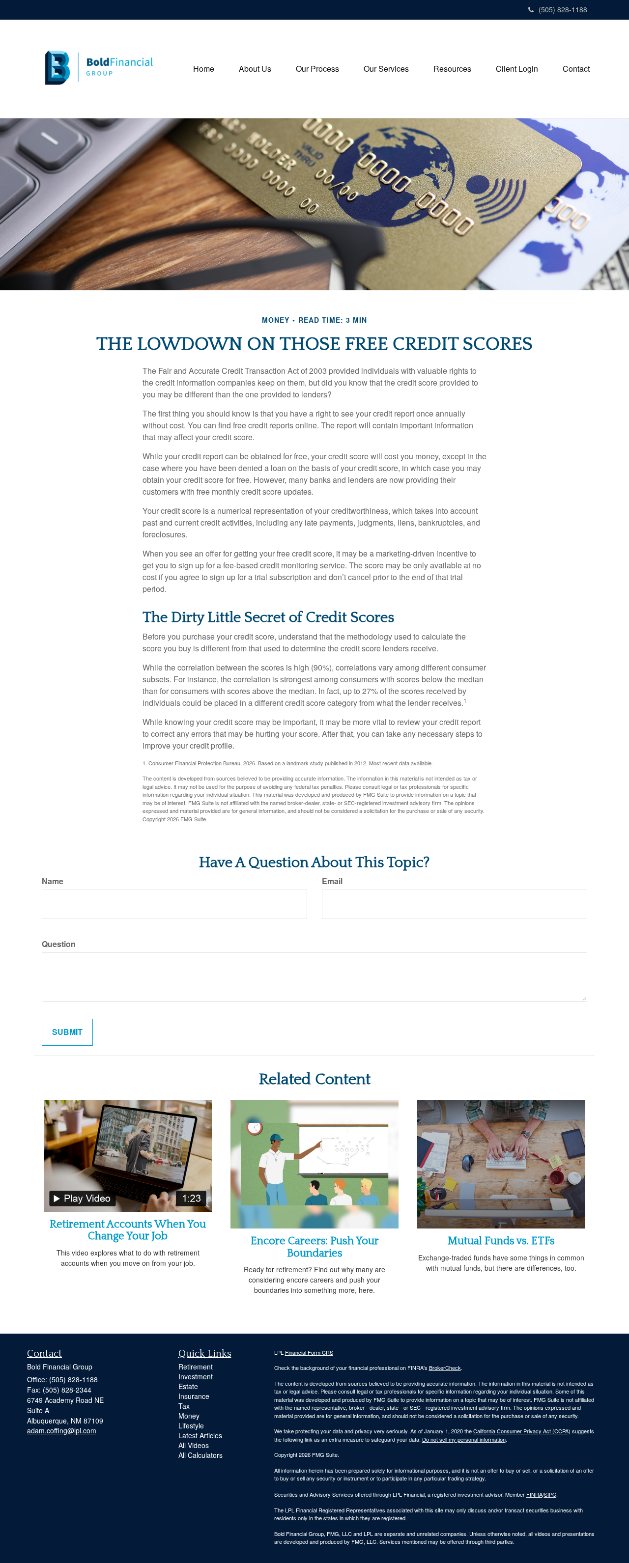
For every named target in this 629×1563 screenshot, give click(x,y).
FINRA (534, 1494)
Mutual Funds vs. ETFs (501, 1241)
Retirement (195, 1366)
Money (189, 1416)
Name (52, 881)
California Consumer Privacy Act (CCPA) (522, 1431)
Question (59, 944)
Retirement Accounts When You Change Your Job (128, 1230)
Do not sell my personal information (464, 1439)
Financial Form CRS (309, 1352)
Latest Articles (200, 1435)
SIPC (550, 1494)
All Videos (193, 1445)
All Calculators (200, 1455)
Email (332, 881)
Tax (184, 1406)
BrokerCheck (445, 1367)
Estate (188, 1386)
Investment (195, 1376)
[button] (255, 68)
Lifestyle (191, 1425)
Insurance (193, 1396)
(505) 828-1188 (563, 9)
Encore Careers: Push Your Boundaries (315, 1247)
